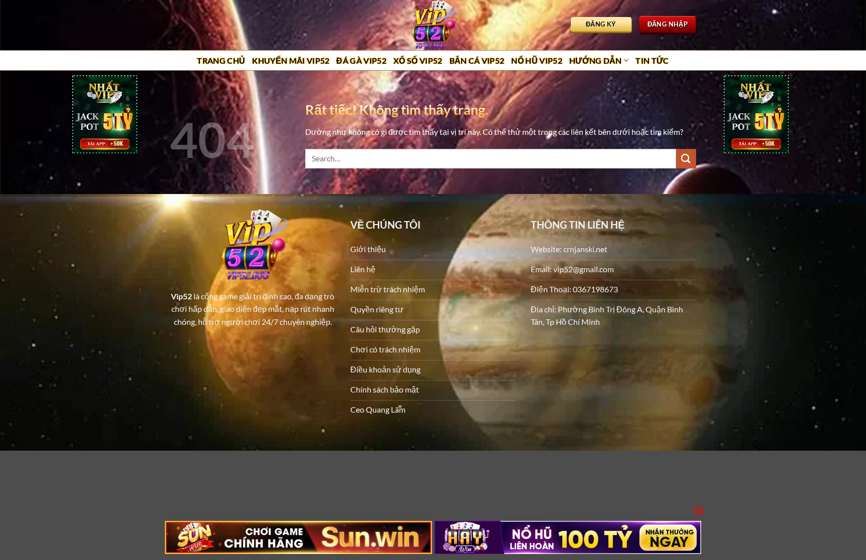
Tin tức (652, 60)
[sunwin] (298, 537)
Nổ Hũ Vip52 (536, 60)
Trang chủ (221, 60)
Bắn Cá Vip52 (477, 60)
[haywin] (568, 537)
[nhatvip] (104, 115)
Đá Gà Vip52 (361, 60)
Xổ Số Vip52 (418, 60)
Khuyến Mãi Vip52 (290, 60)
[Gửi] (686, 158)
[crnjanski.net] (433, 25)
